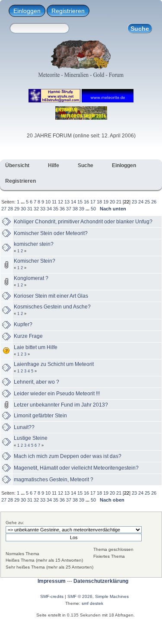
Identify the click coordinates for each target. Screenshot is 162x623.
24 (140, 201)
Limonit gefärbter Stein (40, 416)
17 (92, 201)
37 (68, 208)
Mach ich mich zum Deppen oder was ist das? (67, 456)
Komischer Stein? (34, 261)
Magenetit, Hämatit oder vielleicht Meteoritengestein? (76, 468)
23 (134, 201)
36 (62, 208)
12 (60, 201)
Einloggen (27, 10)
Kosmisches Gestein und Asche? (52, 307)
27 (3, 208)
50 (93, 208)
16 (86, 201)
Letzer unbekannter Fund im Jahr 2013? (61, 405)
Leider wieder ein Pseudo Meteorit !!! (57, 394)
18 (99, 201)
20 (112, 201)
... (23, 201)
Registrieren (68, 10)
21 (118, 201)
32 (36, 208)
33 (42, 208)
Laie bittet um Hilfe (35, 347)
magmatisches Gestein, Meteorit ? (53, 480)
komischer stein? (34, 244)
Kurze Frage (28, 336)
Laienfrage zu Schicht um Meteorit (54, 364)
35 (55, 208)
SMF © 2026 (79, 596)
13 (67, 201)
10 (48, 201)
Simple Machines (112, 596)
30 (23, 208)
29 (16, 208)
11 (54, 201)
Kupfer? (23, 324)
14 (73, 201)
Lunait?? (24, 427)
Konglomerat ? (31, 278)
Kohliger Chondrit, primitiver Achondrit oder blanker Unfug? (83, 222)
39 (81, 208)
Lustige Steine (31, 438)
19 (105, 201)
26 (153, 201)
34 (49, 208)
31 (29, 208)
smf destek (92, 603)
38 (75, 208)
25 (147, 201)
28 (10, 208)
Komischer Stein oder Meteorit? (51, 233)
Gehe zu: (15, 522)
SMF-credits (52, 596)
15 (80, 201)
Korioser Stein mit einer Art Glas (51, 296)
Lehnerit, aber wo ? (36, 382)
